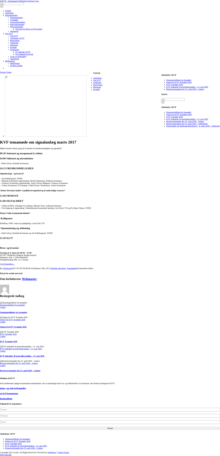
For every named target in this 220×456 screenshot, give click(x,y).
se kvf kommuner (9, 393)
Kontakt (96, 89)
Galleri (2, 307)
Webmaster (7, 268)
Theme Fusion (63, 452)
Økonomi (97, 87)
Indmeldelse (6, 398)
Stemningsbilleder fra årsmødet (12, 305)
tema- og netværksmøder (13, 388)
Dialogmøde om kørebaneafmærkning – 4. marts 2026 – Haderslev (193, 126)
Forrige (3, 72)
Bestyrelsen (97, 85)
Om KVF (97, 80)
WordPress (51, 452)
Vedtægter (97, 83)
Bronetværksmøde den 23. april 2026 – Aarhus (19, 363)
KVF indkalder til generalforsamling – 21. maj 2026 (21, 349)
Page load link (5, 455)
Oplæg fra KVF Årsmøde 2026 (12, 320)
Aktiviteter (97, 78)
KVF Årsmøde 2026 (8, 334)
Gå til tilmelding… (7, 264)
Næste (8, 72)
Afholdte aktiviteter (58, 268)
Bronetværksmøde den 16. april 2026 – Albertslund (187, 124)
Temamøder (71, 268)
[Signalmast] (46, 136)
